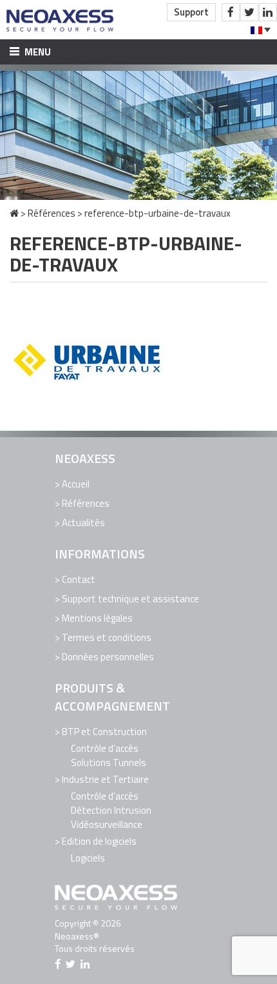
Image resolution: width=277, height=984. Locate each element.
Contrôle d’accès (104, 748)
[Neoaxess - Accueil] (60, 19)
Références (51, 213)
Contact (78, 579)
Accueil (76, 484)
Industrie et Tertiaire (105, 779)
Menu (37, 51)
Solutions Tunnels (108, 762)
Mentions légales (97, 618)
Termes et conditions (106, 637)
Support (191, 12)
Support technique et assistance (130, 598)
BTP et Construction (104, 731)
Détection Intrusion (111, 810)
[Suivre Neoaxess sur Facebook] (231, 12)
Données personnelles (108, 656)
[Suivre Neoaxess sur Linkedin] (268, 12)
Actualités (83, 522)
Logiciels (88, 858)
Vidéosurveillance (106, 824)
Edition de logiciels (99, 841)
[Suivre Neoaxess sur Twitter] (249, 12)
